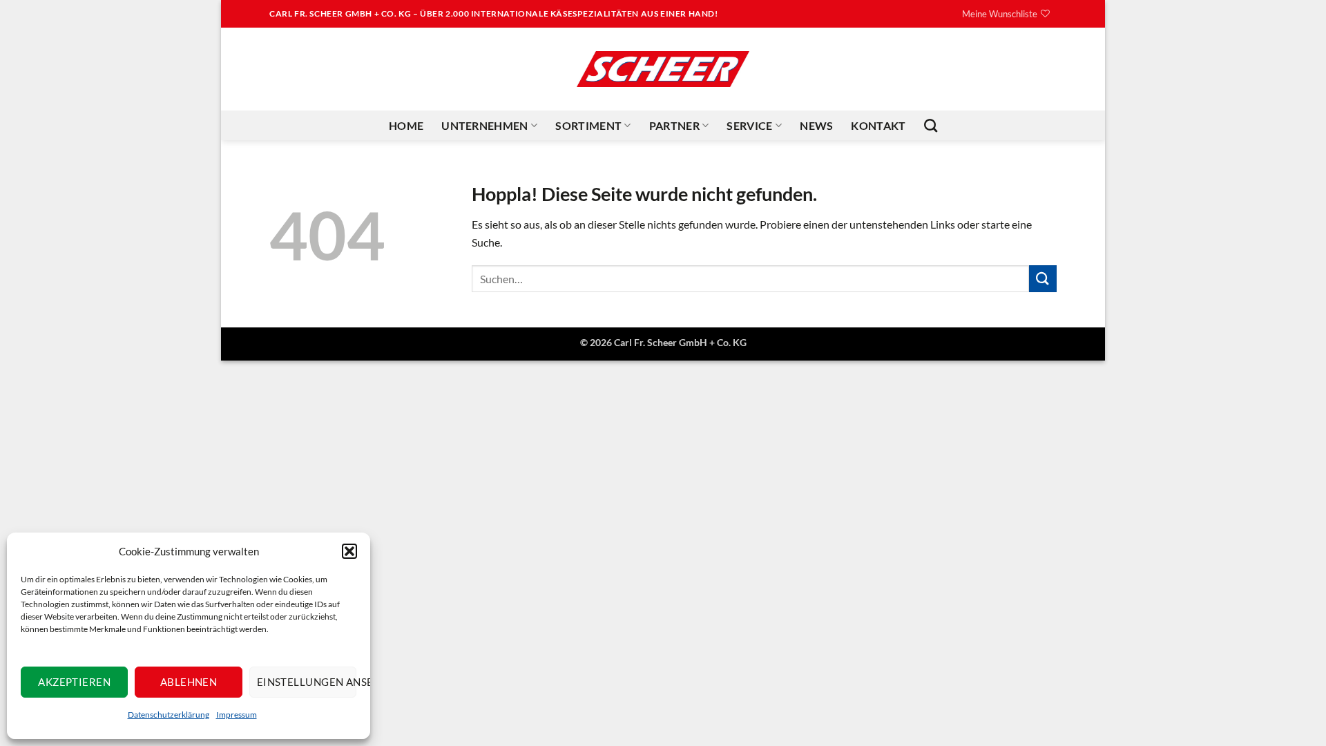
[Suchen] (930, 125)
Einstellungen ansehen (306, 682)
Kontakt (878, 125)
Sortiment (588, 125)
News (816, 125)
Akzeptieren (74, 682)
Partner (674, 125)
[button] (349, 551)
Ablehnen (189, 682)
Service (749, 125)
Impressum (236, 714)
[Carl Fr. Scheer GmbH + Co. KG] (663, 69)
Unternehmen (484, 125)
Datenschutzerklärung (168, 714)
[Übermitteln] (1043, 278)
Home (406, 125)
